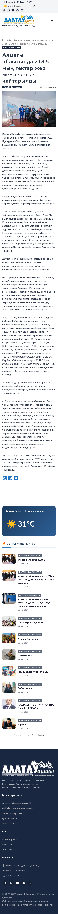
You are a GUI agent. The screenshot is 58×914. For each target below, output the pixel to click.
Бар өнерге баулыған (30, 622)
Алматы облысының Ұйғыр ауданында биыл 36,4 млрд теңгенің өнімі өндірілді (34, 603)
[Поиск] (34, 6)
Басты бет (7, 40)
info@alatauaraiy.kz (15, 870)
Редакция (7, 844)
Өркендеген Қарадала (31, 560)
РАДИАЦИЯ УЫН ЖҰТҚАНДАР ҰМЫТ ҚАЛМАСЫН (36, 706)
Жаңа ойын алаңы (28, 639)
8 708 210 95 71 (14, 875)
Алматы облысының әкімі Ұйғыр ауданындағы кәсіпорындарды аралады (36, 580)
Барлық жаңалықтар (30, 556)
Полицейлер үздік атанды (33, 672)
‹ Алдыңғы (17, 735)
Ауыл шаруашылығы (23, 40)
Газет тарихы (9, 839)
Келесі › (42, 735)
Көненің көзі (25, 655)
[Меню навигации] (52, 21)
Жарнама (7, 849)
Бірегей (22, 724)
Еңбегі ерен (25, 688)
